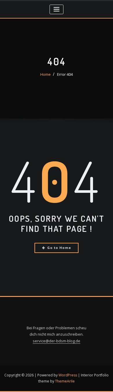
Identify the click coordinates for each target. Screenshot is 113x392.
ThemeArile (65, 381)
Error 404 (65, 74)
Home (45, 74)
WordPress (68, 375)
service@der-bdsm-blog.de (56, 340)
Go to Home (59, 247)
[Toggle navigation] (57, 9)
